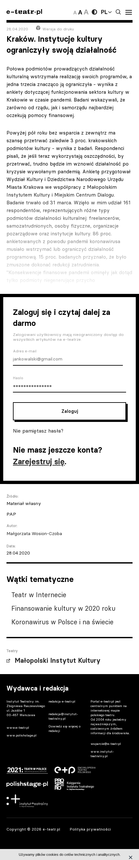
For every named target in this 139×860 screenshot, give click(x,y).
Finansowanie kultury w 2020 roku (63, 608)
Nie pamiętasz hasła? (38, 430)
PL (104, 12)
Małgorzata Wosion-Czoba (34, 533)
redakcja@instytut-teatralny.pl (63, 716)
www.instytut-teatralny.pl (102, 753)
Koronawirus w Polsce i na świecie (62, 622)
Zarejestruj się (39, 461)
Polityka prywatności (90, 829)
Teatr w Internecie (38, 595)
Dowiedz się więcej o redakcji (64, 728)
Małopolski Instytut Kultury (58, 660)
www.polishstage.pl (21, 735)
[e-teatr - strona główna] (24, 12)
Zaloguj (69, 411)
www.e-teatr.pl (17, 728)
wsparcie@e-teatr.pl (106, 744)
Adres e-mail (25, 351)
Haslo (18, 378)
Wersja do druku (58, 29)
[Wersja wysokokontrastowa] (94, 12)
